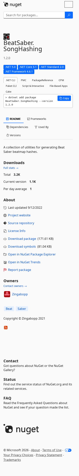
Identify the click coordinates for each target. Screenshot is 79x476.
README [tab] (15, 119)
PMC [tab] (23, 80)
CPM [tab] (61, 80)
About (35, 450)
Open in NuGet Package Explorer (32, 254)
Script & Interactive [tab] (33, 86)
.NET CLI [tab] (10, 80)
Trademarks (12, 460)
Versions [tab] (15, 135)
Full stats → (10, 168)
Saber (22, 309)
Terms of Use (52, 450)
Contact (10, 360)
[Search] (69, 15)
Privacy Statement (49, 455)
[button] (64, 98)
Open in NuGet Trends (24, 262)
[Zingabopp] (7, 294)
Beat (9, 309)
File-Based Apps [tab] (58, 86)
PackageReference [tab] (42, 80)
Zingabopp (20, 294)
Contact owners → (15, 286)
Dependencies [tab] (18, 127)
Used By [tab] (43, 127)
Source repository (21, 223)
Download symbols (22, 246)
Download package (22, 239)
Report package (19, 270)
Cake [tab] (8, 91)
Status (9, 379)
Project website (19, 215)
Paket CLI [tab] (11, 86)
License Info (17, 231)
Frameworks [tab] (38, 119)
